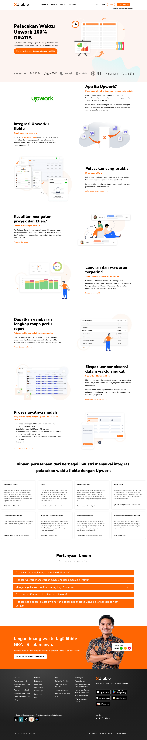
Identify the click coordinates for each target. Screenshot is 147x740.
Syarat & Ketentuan (105, 733)
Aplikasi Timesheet (21, 690)
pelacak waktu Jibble (29, 137)
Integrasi (17, 700)
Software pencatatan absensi (95, 191)
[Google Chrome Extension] (103, 704)
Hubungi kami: (123, 8)
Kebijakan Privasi (121, 733)
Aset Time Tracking (62, 693)
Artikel (57, 696)
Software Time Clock (22, 693)
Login (103, 4)
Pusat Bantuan (80, 681)
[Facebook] (99, 718)
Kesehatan (38, 694)
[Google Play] (119, 692)
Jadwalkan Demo (81, 695)
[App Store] (103, 692)
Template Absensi (62, 690)
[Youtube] (106, 718)
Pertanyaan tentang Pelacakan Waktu (82, 685)
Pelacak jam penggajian (21, 347)
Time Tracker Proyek (22, 696)
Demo (111, 4)
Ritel (36, 697)
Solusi (53, 4)
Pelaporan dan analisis (92, 293)
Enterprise (72, 4)
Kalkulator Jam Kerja (62, 681)
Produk (43, 4)
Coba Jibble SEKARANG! (22, 449)
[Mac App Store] (103, 698)
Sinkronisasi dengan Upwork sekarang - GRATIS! (35, 51)
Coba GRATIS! (123, 4)
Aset (61, 4)
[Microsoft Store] (119, 698)
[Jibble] (21, 4)
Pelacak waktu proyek (21, 242)
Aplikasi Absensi (20, 681)
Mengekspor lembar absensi (94, 399)
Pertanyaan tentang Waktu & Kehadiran (82, 691)
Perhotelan (38, 691)
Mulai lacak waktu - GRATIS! (30, 656)
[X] (110, 718)
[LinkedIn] (96, 718)
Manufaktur (38, 687)
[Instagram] (103, 718)
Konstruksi (38, 684)
